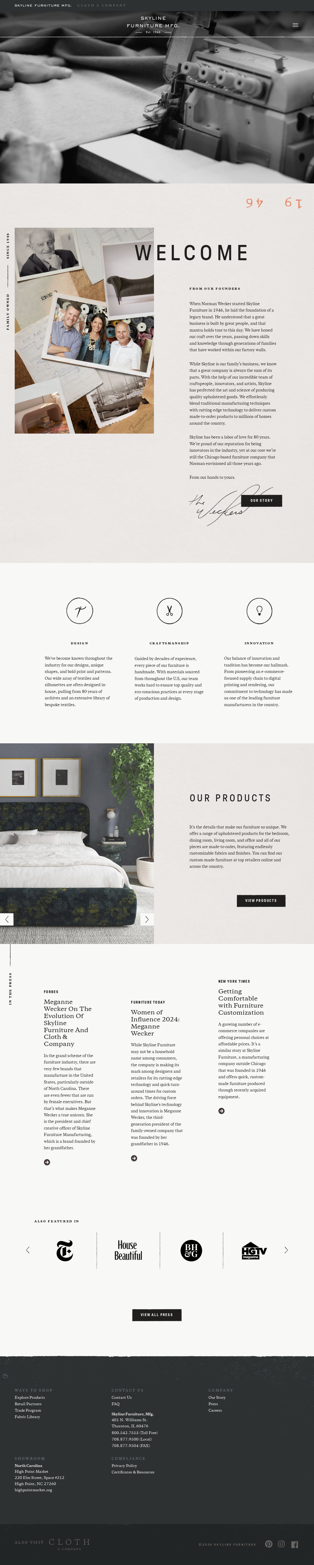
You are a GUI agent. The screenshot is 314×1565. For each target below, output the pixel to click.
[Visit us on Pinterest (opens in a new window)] (269, 1543)
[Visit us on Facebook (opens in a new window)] (294, 1544)
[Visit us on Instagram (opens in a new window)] (281, 1543)
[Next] (147, 919)
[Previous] (6, 919)
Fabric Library (27, 1417)
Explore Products (30, 1397)
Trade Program (28, 1410)
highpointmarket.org (33, 1490)
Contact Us (122, 1397)
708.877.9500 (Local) (132, 1439)
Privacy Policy (124, 1466)
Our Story (217, 1397)
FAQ (116, 1404)
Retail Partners (28, 1404)
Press (213, 1404)
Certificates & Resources (133, 1472)
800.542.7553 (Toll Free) (135, 1433)
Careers (215, 1410)
